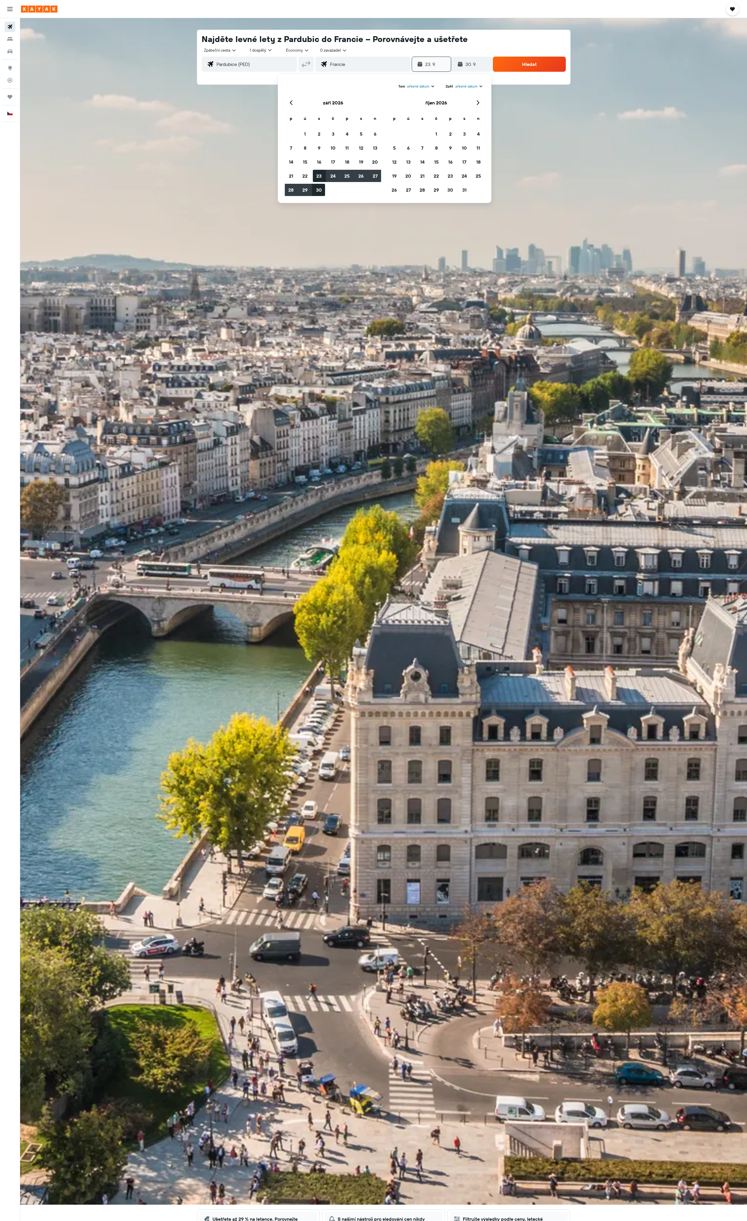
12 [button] (361, 148)
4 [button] (347, 134)
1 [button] (305, 134)
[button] (10, 9)
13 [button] (375, 148)
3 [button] (333, 134)
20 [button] (375, 162)
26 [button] (361, 176)
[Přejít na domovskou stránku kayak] (39, 9)
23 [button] (319, 176)
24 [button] (333, 176)
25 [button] (347, 176)
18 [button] (347, 162)
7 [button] (291, 148)
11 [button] (347, 148)
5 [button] (361, 134)
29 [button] (305, 190)
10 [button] (333, 148)
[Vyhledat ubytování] (10, 39)
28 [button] (291, 190)
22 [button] (305, 176)
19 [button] (361, 162)
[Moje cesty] (10, 97)
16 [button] (319, 162)
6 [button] (375, 134)
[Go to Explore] (10, 68)
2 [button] (319, 134)
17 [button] (333, 162)
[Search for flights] (10, 27)
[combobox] (220, 50)
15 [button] (305, 162)
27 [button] (375, 176)
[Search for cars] (10, 51)
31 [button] (464, 190)
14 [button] (291, 162)
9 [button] (319, 148)
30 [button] (319, 190)
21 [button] (291, 176)
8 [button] (305, 148)
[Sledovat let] (10, 80)
